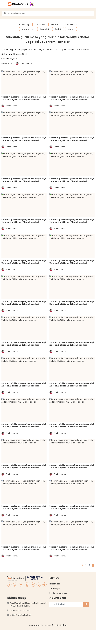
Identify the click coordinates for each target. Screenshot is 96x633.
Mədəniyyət (28, 29)
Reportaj (44, 29)
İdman (71, 29)
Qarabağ (24, 24)
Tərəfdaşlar (54, 588)
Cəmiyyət (40, 24)
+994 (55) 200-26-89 (20, 610)
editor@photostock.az (20, 615)
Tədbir (58, 29)
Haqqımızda (54, 583)
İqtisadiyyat (71, 24)
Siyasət (55, 24)
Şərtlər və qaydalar (58, 593)
